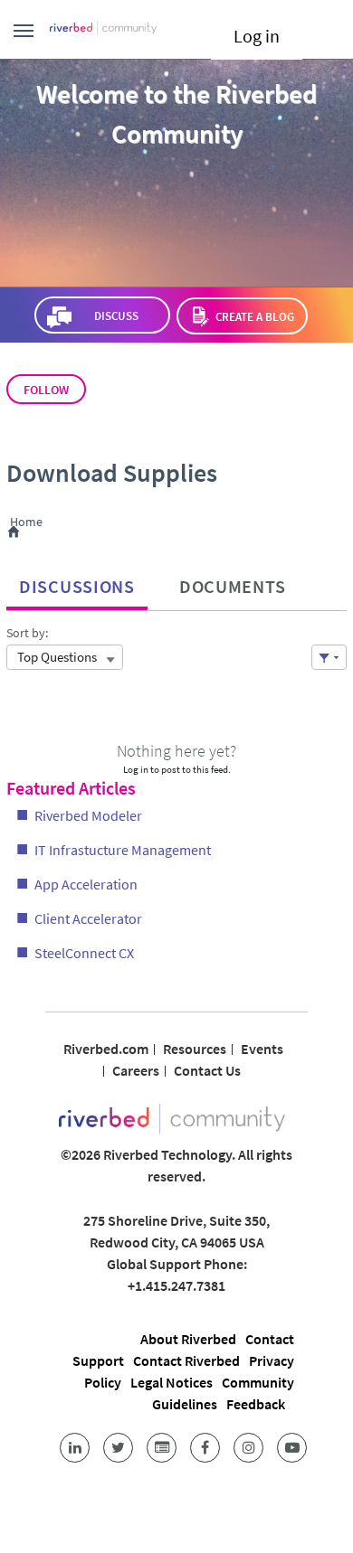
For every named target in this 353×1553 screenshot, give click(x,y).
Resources (194, 1049)
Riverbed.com (105, 1049)
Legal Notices (171, 1382)
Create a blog (254, 317)
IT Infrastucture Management (122, 850)
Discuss (115, 316)
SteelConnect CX (84, 953)
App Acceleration (86, 884)
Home (29, 522)
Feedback (255, 1404)
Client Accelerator (88, 918)
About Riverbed (188, 1339)
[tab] (77, 582)
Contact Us (207, 1070)
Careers (135, 1070)
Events (262, 1049)
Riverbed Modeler (88, 815)
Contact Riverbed (186, 1360)
